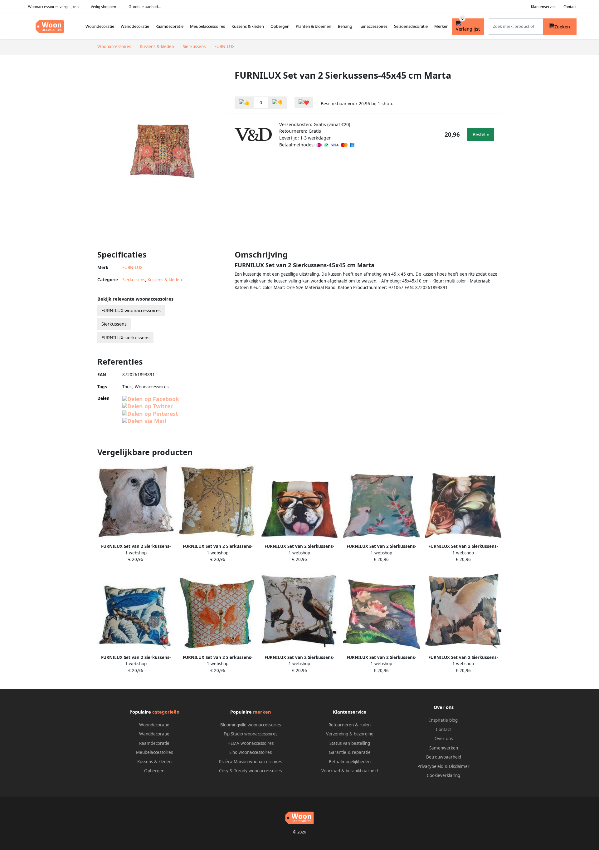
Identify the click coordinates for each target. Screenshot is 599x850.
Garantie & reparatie (350, 752)
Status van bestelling (349, 743)
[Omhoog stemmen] (244, 102)
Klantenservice (544, 6)
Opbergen (280, 26)
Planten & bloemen (313, 26)
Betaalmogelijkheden (350, 761)
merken (262, 712)
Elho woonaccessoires (250, 752)
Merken (441, 26)
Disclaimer (459, 766)
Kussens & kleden (247, 26)
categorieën (165, 712)
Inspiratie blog (443, 720)
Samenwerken (443, 748)
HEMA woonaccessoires (250, 743)
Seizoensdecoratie (411, 26)
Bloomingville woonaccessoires (250, 725)
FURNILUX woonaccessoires (131, 310)
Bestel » (481, 134)
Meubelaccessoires (207, 26)
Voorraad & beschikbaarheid (349, 771)
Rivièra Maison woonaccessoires (250, 761)
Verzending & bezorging (349, 734)
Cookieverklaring (443, 775)
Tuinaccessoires (373, 26)
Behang (345, 26)
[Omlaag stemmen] (277, 102)
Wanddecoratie (135, 26)
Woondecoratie (99, 26)
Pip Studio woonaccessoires (250, 734)
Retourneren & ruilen (350, 725)
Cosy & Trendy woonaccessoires (250, 771)
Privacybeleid (430, 766)
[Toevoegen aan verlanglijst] (304, 102)
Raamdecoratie (169, 26)
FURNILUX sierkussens (125, 338)
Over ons (444, 738)
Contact (570, 6)
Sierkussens (133, 280)
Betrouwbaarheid (443, 757)
